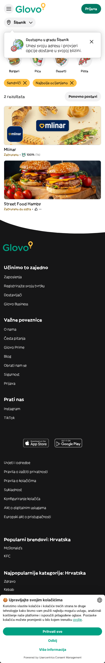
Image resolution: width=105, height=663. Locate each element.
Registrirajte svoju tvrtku (24, 286)
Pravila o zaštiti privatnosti (26, 471)
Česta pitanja (14, 338)
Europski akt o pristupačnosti (27, 517)
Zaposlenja (13, 277)
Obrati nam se (15, 365)
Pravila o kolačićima (20, 480)
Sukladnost (13, 490)
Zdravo (10, 581)
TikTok (9, 418)
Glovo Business (16, 304)
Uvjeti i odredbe (17, 462)
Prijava (9, 383)
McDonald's (13, 548)
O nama (10, 329)
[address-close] (91, 42)
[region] (52, 62)
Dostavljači (13, 295)
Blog (7, 356)
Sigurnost (12, 374)
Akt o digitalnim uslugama (25, 508)
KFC (7, 556)
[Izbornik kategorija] (9, 9)
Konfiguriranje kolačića (22, 499)
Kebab (9, 589)
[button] (14, 62)
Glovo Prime (14, 347)
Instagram (12, 409)
